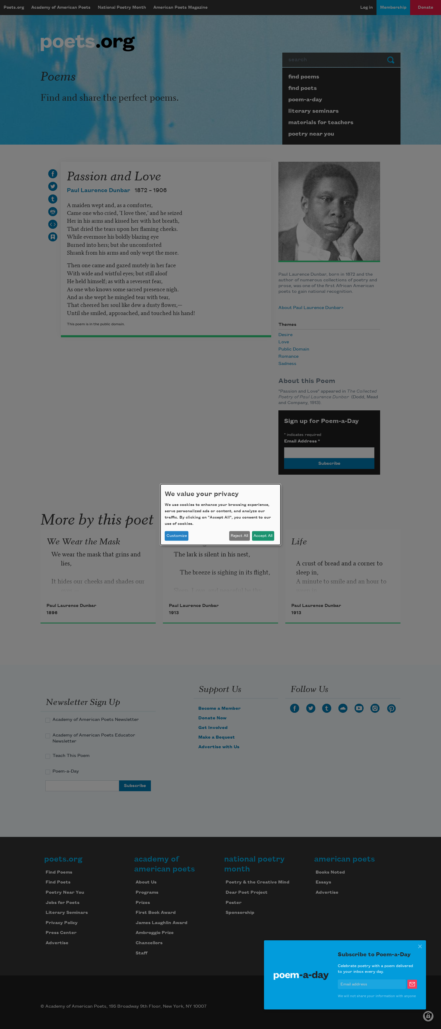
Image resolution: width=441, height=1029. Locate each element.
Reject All (239, 536)
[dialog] (220, 514)
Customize (176, 536)
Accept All (263, 536)
